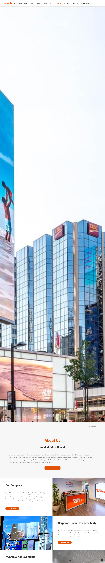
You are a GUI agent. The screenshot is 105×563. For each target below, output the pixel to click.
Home (25, 3)
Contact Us (75, 3)
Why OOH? (51, 3)
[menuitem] (25, 3)
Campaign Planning (42, 3)
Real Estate (67, 3)
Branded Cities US (85, 3)
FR (93, 3)
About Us (59, 3)
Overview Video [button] (52, 468)
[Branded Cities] (12, 3)
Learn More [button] (12, 508)
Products (31, 3)
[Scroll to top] (102, 560)
